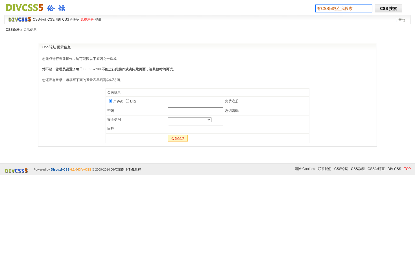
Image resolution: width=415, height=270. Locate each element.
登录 (98, 19)
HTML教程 (133, 169)
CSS (66, 169)
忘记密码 (232, 111)
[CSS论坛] (39, 12)
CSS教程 (358, 169)
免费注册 (232, 101)
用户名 (118, 102)
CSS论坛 (12, 30)
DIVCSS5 (117, 169)
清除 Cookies (305, 169)
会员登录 (178, 138)
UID (133, 102)
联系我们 (324, 169)
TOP (407, 169)
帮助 (401, 20)
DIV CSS (394, 169)
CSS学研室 (376, 169)
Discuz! (56, 169)
